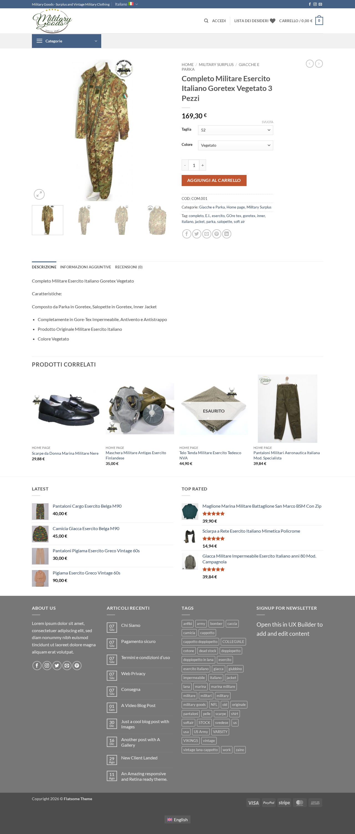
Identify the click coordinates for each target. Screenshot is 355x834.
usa (186, 731)
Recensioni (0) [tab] (129, 267)
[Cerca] (206, 21)
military (223, 695)
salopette (224, 221)
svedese (221, 722)
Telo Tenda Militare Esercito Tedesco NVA (210, 455)
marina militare (223, 686)
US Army (201, 731)
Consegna (130, 689)
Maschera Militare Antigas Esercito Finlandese (136, 455)
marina (200, 686)
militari (206, 695)
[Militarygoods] (59, 20)
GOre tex (233, 215)
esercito (218, 215)
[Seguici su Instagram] (315, 4)
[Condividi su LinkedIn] (226, 233)
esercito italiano (196, 669)
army (201, 623)
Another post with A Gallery (140, 742)
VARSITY (220, 731)
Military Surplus (216, 64)
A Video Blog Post (138, 705)
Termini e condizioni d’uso (145, 657)
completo (196, 215)
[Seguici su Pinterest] (77, 665)
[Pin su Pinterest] (216, 233)
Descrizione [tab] (44, 267)
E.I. (207, 215)
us (235, 722)
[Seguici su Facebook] (309, 4)
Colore (187, 145)
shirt (234, 713)
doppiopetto (230, 651)
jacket (200, 221)
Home (188, 64)
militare (189, 695)
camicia (189, 632)
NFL (214, 704)
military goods (194, 704)
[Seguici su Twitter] (57, 665)
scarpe (220, 713)
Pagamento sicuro (138, 641)
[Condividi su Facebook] (186, 233)
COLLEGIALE (233, 641)
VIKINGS (190, 740)
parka (210, 221)
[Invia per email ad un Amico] (206, 233)
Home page (236, 207)
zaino (240, 749)
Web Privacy (133, 673)
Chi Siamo (130, 625)
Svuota (267, 122)
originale (239, 704)
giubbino (235, 669)
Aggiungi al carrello (214, 180)
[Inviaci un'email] (320, 4)
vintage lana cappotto (200, 749)
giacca (219, 669)
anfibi (187, 623)
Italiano (121, 4)
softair (188, 722)
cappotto (207, 632)
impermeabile (194, 677)
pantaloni (190, 713)
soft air (239, 221)
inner (261, 215)
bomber (216, 623)
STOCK (204, 722)
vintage (209, 740)
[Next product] (310, 63)
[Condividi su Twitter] (196, 233)
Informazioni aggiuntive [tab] (85, 267)
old (224, 704)
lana (186, 686)
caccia (232, 623)
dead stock (207, 651)
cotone (188, 651)
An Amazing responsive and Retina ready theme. (144, 776)
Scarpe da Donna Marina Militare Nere (65, 453)
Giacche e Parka (212, 207)
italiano (187, 221)
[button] (219, 21)
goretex (249, 215)
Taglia (186, 129)
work (227, 749)
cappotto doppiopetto (200, 641)
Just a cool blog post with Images (145, 724)
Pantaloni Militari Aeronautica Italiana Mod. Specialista (286, 455)
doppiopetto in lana (198, 659)
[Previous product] (319, 63)
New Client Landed (139, 757)
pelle (207, 713)
